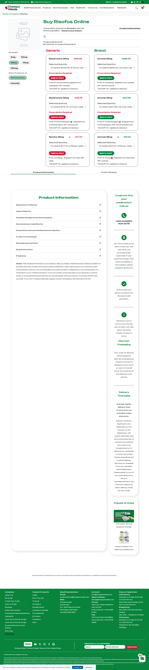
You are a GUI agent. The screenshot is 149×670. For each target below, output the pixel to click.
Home (6, 14)
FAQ (72, 8)
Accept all (77, 667)
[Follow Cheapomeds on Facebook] (49, 644)
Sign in (108, 2)
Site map (9, 631)
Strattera (36, 604)
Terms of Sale (32, 648)
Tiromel (35, 601)
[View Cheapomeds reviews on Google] (53, 644)
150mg (14, 68)
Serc (34, 622)
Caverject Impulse (40, 610)
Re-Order (9, 598)
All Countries (18, 78)
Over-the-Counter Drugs (15, 619)
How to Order (11, 604)
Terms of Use (44, 648)
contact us (120, 268)
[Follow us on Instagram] (137, 2)
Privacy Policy (20, 648)
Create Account (119, 2)
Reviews (8, 607)
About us (9, 595)
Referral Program (12, 610)
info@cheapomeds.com (42, 2)
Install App (9, 634)
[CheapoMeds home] (12, 8)
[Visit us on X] (135, 2)
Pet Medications (107, 8)
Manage (88, 667)
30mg (24, 57)
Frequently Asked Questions (17, 613)
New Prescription (60, 8)
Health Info (81, 8)
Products (47, 8)
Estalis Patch (38, 607)
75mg (25, 63)
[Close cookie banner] (93, 667)
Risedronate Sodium (72, 31)
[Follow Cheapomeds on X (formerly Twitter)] (40, 644)
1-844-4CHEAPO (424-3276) (124, 222)
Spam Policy (56, 648)
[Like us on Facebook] (140, 2)
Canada (15, 83)
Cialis (34, 595)
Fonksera (36, 619)
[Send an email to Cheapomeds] (35, 644)
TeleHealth (121, 8)
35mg (14, 63)
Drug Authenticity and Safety (15, 627)
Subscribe (132, 647)
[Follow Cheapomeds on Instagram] (44, 644)
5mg (13, 57)
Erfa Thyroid (37, 598)
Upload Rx (9, 616)
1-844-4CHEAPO (18, 2)
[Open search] (136, 8)
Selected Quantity (58, 64)
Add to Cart (57, 78)
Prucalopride (38, 613)
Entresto (36, 616)
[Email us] (132, 2)
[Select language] (143, 2)
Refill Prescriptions (32, 8)
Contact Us (93, 8)
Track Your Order (12, 601)
